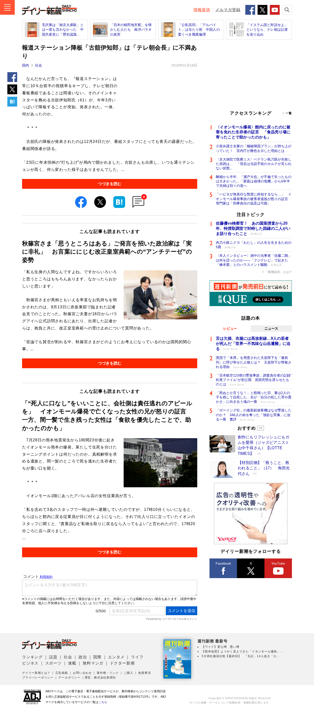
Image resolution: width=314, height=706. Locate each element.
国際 (97, 657)
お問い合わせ (82, 673)
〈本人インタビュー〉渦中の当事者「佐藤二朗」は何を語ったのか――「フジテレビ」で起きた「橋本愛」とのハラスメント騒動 (253, 260)
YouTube (278, 563)
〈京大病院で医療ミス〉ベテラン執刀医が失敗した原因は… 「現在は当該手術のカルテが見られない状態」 (253, 163)
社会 (38, 65)
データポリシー (69, 677)
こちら (102, 702)
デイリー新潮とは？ (36, 673)
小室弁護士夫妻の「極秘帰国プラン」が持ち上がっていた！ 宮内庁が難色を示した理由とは (253, 148)
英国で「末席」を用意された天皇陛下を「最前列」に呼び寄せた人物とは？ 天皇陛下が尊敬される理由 (253, 362)
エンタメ (116, 657)
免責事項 (144, 673)
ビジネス (30, 663)
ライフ (137, 657)
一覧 (289, 113)
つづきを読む (109, 184)
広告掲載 (61, 673)
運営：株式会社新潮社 (100, 677)
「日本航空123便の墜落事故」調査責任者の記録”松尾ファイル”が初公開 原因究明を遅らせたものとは (254, 379)
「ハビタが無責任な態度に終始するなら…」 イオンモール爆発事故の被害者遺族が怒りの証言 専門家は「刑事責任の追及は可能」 (253, 198)
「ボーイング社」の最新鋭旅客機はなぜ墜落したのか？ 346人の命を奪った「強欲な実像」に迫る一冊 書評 (253, 414)
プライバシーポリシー (37, 677)
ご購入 (128, 673)
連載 (72, 663)
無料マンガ (93, 663)
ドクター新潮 (122, 663)
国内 (25, 65)
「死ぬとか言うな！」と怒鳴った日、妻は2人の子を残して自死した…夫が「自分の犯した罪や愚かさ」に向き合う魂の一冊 (253, 397)
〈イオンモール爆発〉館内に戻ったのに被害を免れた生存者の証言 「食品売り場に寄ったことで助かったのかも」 (253, 132)
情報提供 (202, 10)
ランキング (32, 657)
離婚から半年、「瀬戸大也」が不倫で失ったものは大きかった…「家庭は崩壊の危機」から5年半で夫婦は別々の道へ (253, 181)
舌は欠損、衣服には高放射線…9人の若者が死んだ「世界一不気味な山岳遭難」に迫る (253, 343)
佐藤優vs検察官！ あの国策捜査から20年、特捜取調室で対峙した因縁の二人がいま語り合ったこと (253, 228)
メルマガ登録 (227, 10)
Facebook (223, 563)
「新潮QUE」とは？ (278, 272)
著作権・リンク (108, 673)
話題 (53, 657)
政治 (82, 657)
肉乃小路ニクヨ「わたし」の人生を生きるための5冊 (253, 245)
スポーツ (53, 663)
